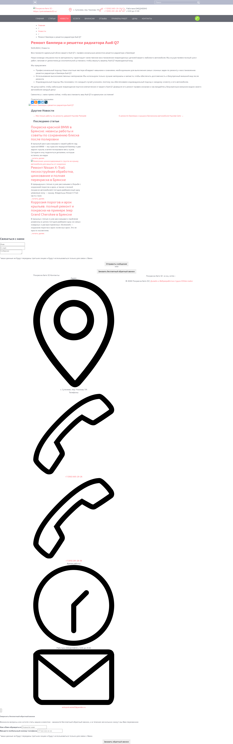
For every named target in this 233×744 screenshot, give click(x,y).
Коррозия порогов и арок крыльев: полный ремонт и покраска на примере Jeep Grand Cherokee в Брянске (52, 208)
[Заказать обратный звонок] (197, 18)
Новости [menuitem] (64, 18)
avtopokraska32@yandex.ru (74, 707)
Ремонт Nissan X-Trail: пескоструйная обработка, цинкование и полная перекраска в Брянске (52, 173)
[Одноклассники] (35, 102)
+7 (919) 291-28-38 (112, 11)
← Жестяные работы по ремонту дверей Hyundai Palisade (59, 116)
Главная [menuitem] (40, 18)
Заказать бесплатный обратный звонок (116, 271)
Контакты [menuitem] (147, 18)
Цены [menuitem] (134, 18)
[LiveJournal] (46, 102)
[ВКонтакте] (32, 102)
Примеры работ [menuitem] (119, 18)
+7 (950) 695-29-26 (112, 8)
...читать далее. (38, 158)
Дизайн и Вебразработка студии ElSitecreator (172, 281)
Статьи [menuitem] (51, 18)
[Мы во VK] (35, 2)
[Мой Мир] (39, 102)
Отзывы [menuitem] (103, 18)
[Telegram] (42, 102)
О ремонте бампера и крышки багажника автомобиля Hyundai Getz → (151, 116)
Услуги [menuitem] (76, 18)
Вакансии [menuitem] (90, 18)
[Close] (1, 710)
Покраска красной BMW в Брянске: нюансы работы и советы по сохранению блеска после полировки (55, 133)
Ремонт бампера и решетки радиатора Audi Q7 (75, 42)
